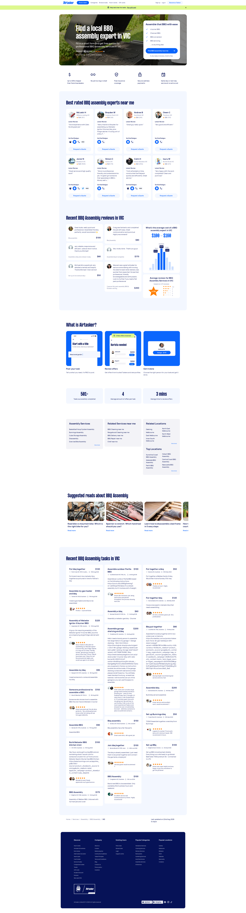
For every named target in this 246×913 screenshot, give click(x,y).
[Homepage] (68, 2)
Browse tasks (119, 848)
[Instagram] (168, 902)
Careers (97, 848)
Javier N (80, 159)
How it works (77, 846)
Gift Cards (76, 870)
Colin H (137, 159)
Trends (75, 867)
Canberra (161, 862)
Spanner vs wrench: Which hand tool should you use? (123, 525)
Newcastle (162, 859)
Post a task (83, 3)
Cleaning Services (140, 848)
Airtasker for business (79, 848)
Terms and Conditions (100, 859)
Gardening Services (140, 856)
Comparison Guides (79, 864)
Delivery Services (140, 851)
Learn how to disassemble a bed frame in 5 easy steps (163, 525)
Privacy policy (98, 867)
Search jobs (77, 856)
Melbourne (162, 848)
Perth (160, 854)
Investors (97, 870)
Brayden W (110, 112)
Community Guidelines (101, 854)
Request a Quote (79, 149)
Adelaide (161, 856)
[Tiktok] (171, 902)
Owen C (166, 112)
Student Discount (78, 872)
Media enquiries (99, 851)
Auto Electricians (140, 859)
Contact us (98, 864)
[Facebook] (165, 902)
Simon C (109, 159)
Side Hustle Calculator (80, 854)
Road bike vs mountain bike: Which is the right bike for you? (85, 525)
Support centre (120, 854)
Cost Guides (77, 859)
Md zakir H (81, 112)
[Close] (186, 8)
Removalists (138, 854)
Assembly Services (140, 862)
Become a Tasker (175, 3)
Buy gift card (131, 7)
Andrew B (138, 112)
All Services (138, 864)
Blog (96, 862)
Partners (76, 875)
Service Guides (78, 862)
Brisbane (161, 851)
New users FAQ (78, 878)
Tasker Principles (99, 856)
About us (97, 846)
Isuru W (166, 159)
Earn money (77, 851)
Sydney (161, 846)
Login (117, 851)
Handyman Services (140, 846)
